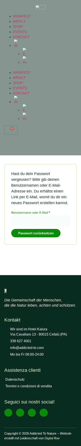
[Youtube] (32, 413)
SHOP (18, 26)
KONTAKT (21, 37)
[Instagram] (20, 413)
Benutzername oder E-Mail (38, 212)
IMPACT (19, 21)
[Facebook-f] (8, 413)
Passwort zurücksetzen (36, 233)
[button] (40, 67)
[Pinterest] (44, 413)
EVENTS (20, 32)
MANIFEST (22, 16)
